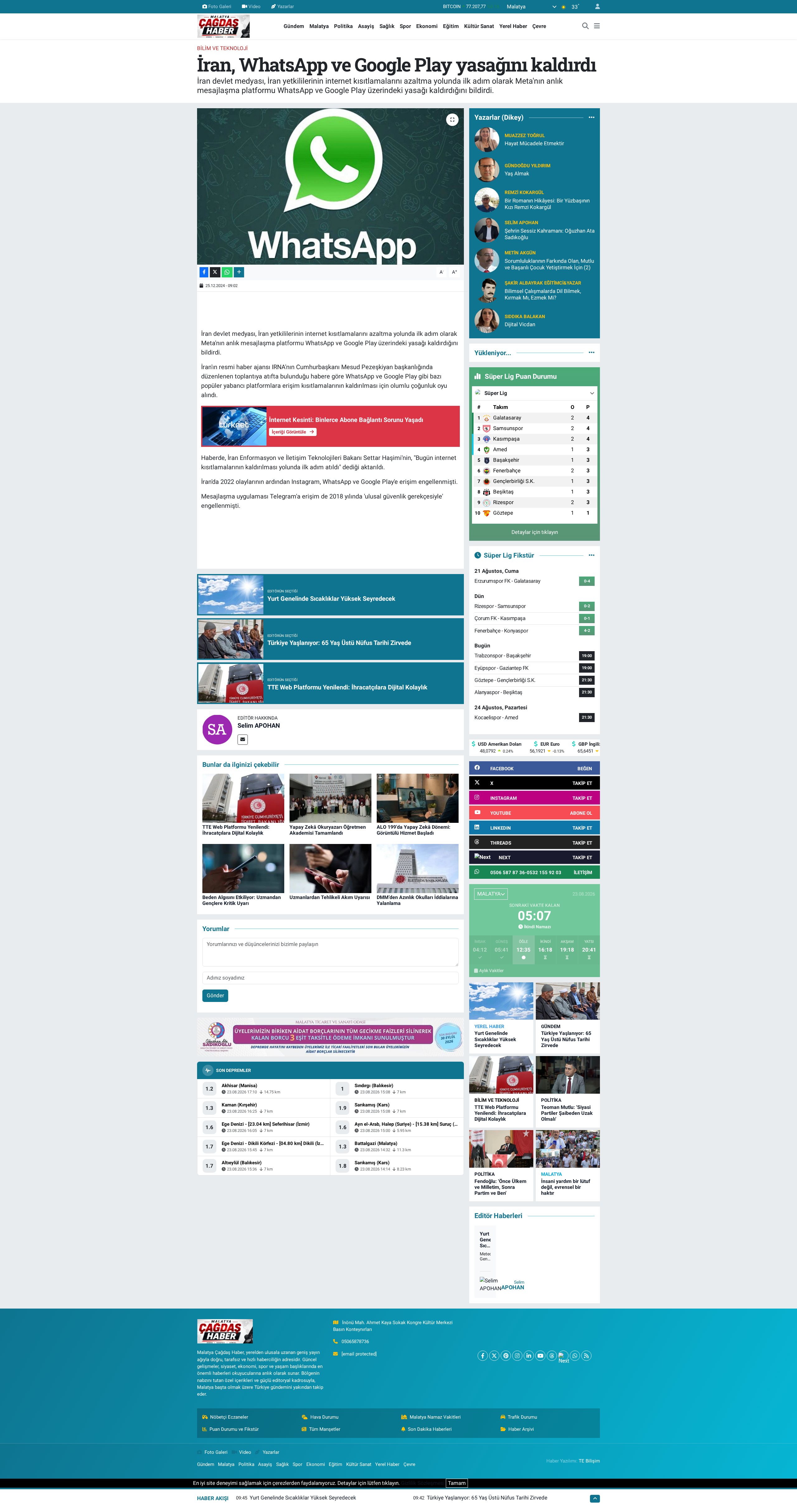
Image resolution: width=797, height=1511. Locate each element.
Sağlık (387, 26)
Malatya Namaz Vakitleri (435, 1417)
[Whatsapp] (575, 1356)
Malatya (319, 26)
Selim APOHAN (259, 725)
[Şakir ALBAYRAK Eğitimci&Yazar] (486, 290)
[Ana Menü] (597, 26)
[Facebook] (483, 1356)
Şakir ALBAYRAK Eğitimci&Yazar (543, 283)
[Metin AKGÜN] (486, 260)
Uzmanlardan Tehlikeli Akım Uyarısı (330, 897)
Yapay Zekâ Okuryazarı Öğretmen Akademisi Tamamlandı (328, 830)
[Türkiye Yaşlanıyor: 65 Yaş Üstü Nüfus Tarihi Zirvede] (568, 1001)
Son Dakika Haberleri (430, 1429)
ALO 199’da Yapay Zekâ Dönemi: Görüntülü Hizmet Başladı (413, 830)
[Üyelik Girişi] (595, 6)
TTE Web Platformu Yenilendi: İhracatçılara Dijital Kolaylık (236, 830)
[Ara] (586, 26)
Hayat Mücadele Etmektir (534, 143)
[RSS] (586, 1356)
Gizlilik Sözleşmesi (423, 1483)
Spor (405, 26)
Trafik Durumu (522, 1417)
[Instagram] (517, 1356)
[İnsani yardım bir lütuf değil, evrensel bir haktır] (568, 1149)
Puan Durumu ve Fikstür (234, 1429)
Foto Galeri (219, 6)
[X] (494, 1356)
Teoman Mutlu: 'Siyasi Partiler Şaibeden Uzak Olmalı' (567, 1113)
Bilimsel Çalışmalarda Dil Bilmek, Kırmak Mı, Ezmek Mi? (543, 294)
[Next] (563, 1356)
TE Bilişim (589, 1461)
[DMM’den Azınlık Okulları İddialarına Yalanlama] (418, 868)
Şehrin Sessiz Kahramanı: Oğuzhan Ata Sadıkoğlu (550, 234)
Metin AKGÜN (520, 253)
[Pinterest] (506, 1356)
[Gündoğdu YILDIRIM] (486, 169)
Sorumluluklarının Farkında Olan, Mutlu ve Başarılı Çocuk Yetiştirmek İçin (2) (549, 264)
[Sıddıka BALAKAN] (486, 320)
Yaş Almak (517, 173)
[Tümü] (592, 117)
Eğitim (451, 26)
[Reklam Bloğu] (330, 1037)
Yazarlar (285, 6)
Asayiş (366, 26)
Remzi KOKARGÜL (524, 192)
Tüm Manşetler (324, 1429)
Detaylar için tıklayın (535, 532)
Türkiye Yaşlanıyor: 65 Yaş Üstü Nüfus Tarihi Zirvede (566, 1039)
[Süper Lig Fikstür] (592, 555)
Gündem (294, 26)
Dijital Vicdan (520, 324)
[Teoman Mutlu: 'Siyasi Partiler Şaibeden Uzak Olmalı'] (568, 1075)
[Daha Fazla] (239, 272)
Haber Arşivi (521, 1429)
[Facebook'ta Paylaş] (204, 272)
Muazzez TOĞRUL (525, 135)
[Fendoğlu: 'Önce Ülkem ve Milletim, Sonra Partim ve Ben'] (501, 1149)
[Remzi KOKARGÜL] (486, 199)
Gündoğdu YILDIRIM (527, 166)
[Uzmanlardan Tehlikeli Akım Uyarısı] (330, 868)
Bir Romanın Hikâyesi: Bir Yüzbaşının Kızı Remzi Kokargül (547, 203)
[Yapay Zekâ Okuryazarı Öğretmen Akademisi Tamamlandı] (330, 798)
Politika (343, 26)
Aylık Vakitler (491, 970)
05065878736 (355, 1341)
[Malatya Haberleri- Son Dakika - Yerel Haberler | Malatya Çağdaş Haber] (223, 25)
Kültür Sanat (479, 26)
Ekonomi (427, 26)
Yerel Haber (513, 26)
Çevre (539, 26)
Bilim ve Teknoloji (222, 48)
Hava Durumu (324, 1417)
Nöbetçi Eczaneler (229, 1417)
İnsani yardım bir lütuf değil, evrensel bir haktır (565, 1187)
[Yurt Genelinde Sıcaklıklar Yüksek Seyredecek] (501, 1001)
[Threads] (552, 1356)
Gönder (215, 995)
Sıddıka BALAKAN (525, 316)
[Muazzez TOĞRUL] (486, 139)
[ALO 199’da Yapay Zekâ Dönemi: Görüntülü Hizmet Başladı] (418, 798)
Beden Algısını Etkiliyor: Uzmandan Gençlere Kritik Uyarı (241, 900)
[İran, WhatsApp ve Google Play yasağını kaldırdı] (330, 186)
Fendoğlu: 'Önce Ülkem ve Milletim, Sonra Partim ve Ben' (500, 1187)
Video (254, 6)
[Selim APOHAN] (217, 729)
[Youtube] (540, 1356)
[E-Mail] (243, 740)
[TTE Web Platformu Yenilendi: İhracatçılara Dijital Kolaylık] (243, 798)
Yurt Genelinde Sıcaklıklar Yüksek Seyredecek (495, 1039)
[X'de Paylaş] (215, 272)
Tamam (457, 1483)
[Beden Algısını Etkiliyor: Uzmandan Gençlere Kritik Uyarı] (243, 868)
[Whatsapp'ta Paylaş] (227, 272)
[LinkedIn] (529, 1356)
